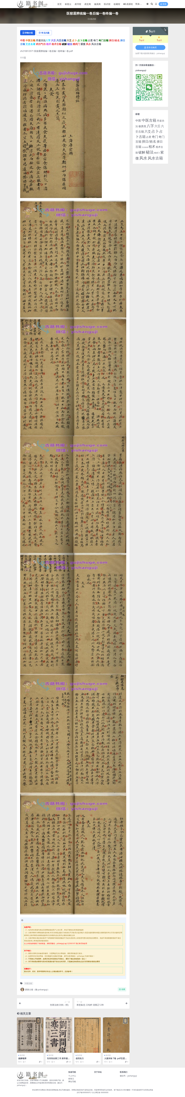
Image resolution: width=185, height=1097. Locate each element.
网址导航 (72, 1081)
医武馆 (107, 4)
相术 (151, 146)
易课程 (129, 4)
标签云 (68, 4)
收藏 (123, 989)
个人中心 (72, 1075)
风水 (143, 158)
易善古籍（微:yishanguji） (37, 989)
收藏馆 (117, 4)
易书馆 (78, 4)
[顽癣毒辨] (30, 1035)
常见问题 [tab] (45, 32)
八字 (150, 125)
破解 (141, 152)
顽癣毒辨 (22, 1058)
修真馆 (142, 126)
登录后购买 (152, 47)
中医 (138, 120)
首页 (59, 4)
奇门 (155, 136)
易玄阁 (87, 4)
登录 (164, 4)
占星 (148, 137)
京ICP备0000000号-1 (84, 1092)
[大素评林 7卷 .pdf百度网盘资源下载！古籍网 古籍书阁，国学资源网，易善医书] (116, 1035)
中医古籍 (28, 983)
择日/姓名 (149, 141)
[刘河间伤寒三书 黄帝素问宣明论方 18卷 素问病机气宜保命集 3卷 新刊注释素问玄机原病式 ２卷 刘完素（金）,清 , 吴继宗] (59, 1035)
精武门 (157, 152)
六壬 (157, 126)
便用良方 (80, 1058)
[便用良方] (87, 1035)
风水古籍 (155, 158)
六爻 (148, 131)
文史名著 (145, 147)
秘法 (150, 152)
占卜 (155, 131)
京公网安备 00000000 (100, 1092)
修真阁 (97, 4)
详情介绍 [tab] (29, 32)
